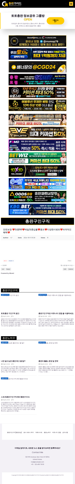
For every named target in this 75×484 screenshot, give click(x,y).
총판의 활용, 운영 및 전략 (48, 361)
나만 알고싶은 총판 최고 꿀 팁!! (13, 361)
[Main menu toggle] (71, 4)
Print (69, 261)
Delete (71, 269)
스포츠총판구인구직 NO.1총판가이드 (15, 397)
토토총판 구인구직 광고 (10, 313)
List (3, 269)
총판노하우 (47, 432)
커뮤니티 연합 (56, 432)
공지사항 (65, 432)
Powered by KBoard (7, 273)
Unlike (11, 261)
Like (5, 261)
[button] (66, 4)
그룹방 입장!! (55, 20)
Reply (8, 269)
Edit (65, 269)
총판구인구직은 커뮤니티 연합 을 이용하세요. (56, 313)
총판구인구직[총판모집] (14, 432)
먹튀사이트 (38, 432)
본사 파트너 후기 (29, 432)
